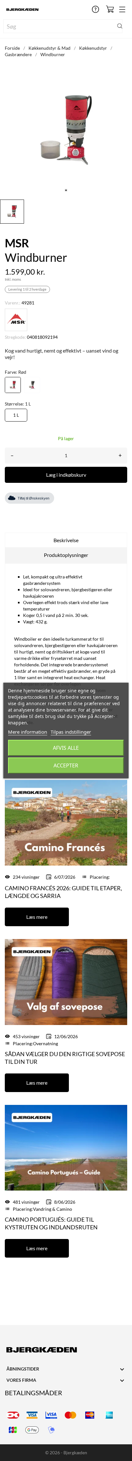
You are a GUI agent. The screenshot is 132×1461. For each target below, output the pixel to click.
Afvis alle (66, 747)
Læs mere (36, 917)
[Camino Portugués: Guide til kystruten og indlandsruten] (66, 1147)
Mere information (27, 732)
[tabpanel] (66, 130)
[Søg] (119, 26)
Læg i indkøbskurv (66, 475)
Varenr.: (13, 302)
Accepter (66, 765)
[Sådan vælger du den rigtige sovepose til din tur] (66, 981)
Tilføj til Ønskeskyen (33, 498)
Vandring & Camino (52, 1209)
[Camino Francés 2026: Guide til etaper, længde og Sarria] (66, 822)
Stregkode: (15, 337)
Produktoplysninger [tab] (66, 555)
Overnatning (45, 1043)
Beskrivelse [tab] (66, 540)
